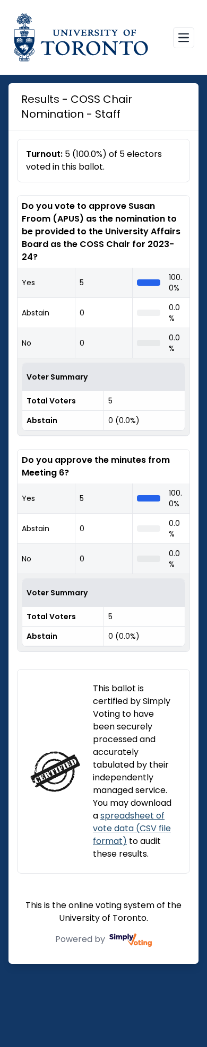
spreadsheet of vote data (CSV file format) (132, 828)
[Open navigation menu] (183, 37)
